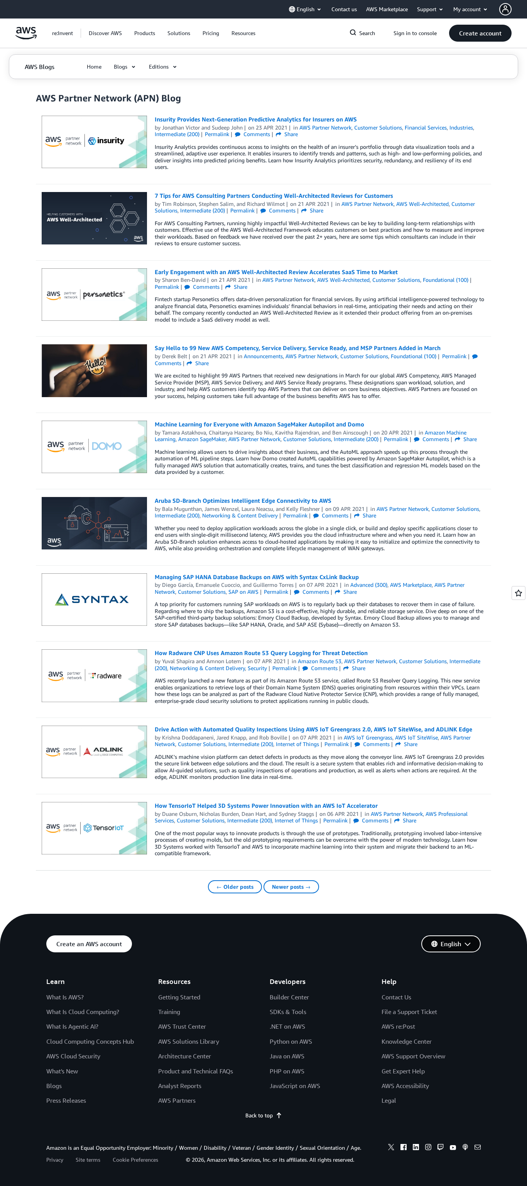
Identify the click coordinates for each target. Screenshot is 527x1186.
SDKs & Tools (288, 1012)
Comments (256, 134)
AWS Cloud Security (73, 1056)
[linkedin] (416, 1148)
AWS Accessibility (405, 1086)
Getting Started (179, 997)
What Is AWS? (65, 997)
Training (169, 1012)
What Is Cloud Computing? (82, 1012)
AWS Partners (177, 1100)
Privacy (54, 1159)
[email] (478, 1148)
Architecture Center (184, 1056)
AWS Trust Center (182, 1026)
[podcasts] (465, 1148)
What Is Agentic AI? (72, 1026)
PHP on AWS (287, 1071)
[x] (391, 1148)
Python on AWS (291, 1041)
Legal (389, 1100)
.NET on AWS (287, 1026)
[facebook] (403, 1148)
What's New (62, 1071)
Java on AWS (287, 1056)
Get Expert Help (403, 1071)
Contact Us (396, 997)
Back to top (259, 1115)
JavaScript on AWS (295, 1086)
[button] (105, 33)
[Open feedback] (518, 593)
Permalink (217, 134)
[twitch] (440, 1148)
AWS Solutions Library (188, 1041)
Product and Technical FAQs (195, 1071)
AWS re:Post (398, 1026)
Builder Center (289, 997)
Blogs (54, 1086)
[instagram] (428, 1148)
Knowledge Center (407, 1041)
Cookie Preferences (135, 1159)
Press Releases (66, 1100)
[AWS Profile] (505, 9)
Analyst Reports (179, 1086)
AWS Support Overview (413, 1056)
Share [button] (290, 134)
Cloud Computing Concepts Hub (90, 1041)
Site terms (88, 1159)
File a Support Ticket (409, 1012)
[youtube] (453, 1148)
